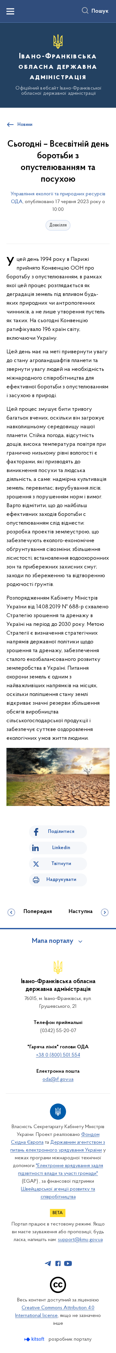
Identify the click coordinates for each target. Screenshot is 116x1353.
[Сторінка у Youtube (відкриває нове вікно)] (68, 1263)
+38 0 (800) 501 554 (58, 1055)
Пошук (100, 11)
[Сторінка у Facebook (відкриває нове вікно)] (58, 1263)
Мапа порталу (52, 941)
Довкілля (58, 225)
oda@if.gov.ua (58, 1079)
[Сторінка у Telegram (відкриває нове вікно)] (48, 1263)
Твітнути (61, 863)
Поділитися (61, 831)
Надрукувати (61, 879)
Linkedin (61, 847)
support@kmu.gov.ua (80, 1239)
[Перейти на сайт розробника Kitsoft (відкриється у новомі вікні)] (34, 1339)
